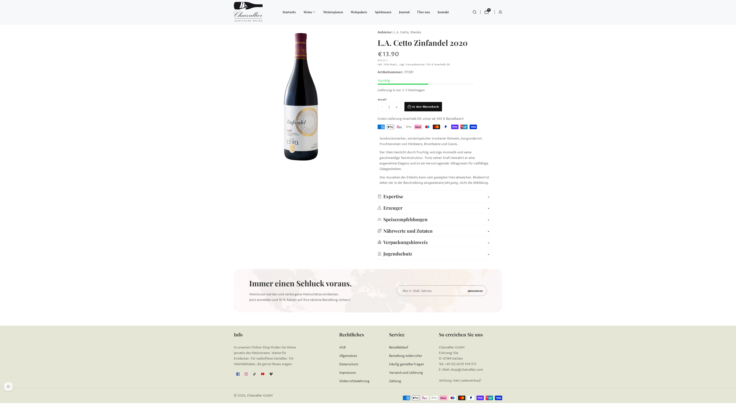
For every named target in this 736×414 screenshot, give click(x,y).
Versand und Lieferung (406, 373)
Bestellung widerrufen (405, 356)
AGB (342, 347)
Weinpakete (359, 12)
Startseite (289, 12)
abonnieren (475, 290)
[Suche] (474, 12)
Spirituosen (383, 12)
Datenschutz (348, 364)
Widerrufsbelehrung (354, 381)
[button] (308, 12)
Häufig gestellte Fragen (406, 364)
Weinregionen (333, 12)
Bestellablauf (398, 347)
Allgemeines (348, 356)
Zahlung (395, 381)
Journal (404, 12)
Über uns (423, 12)
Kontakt (443, 12)
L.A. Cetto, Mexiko (407, 32)
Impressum (347, 373)
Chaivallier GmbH (260, 395)
